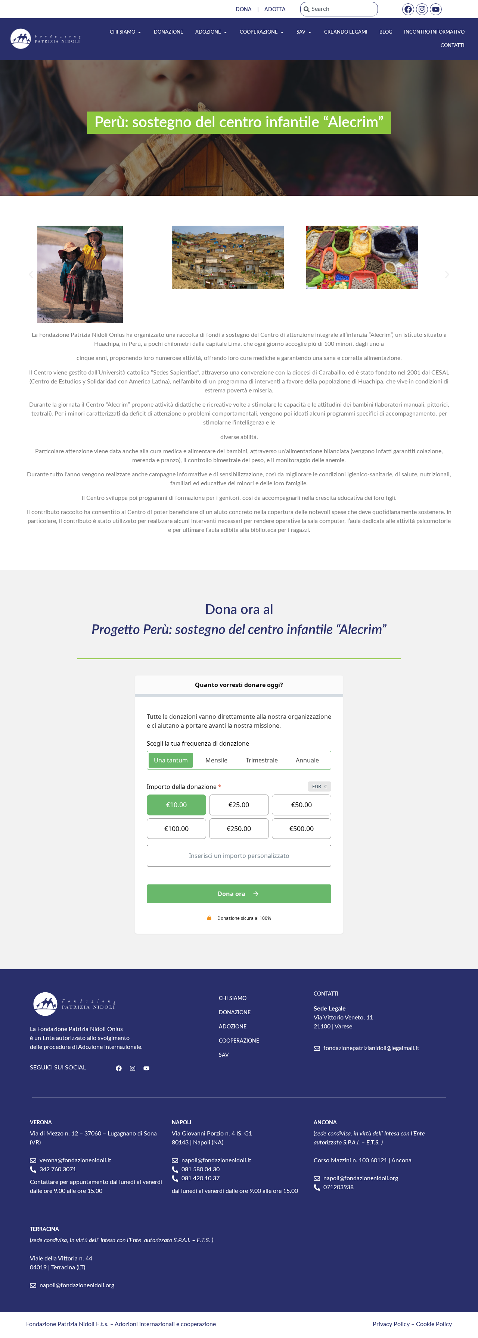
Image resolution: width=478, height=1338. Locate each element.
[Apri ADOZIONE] (225, 32)
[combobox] (339, 9)
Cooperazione (239, 1041)
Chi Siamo (232, 998)
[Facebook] (408, 9)
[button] (30, 274)
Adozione (232, 1027)
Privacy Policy (391, 1324)
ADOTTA (275, 9)
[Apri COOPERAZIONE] (282, 32)
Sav (224, 1055)
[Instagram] (422, 9)
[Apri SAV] (309, 32)
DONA (244, 9)
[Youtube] (436, 9)
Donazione (235, 1012)
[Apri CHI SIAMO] (139, 32)
